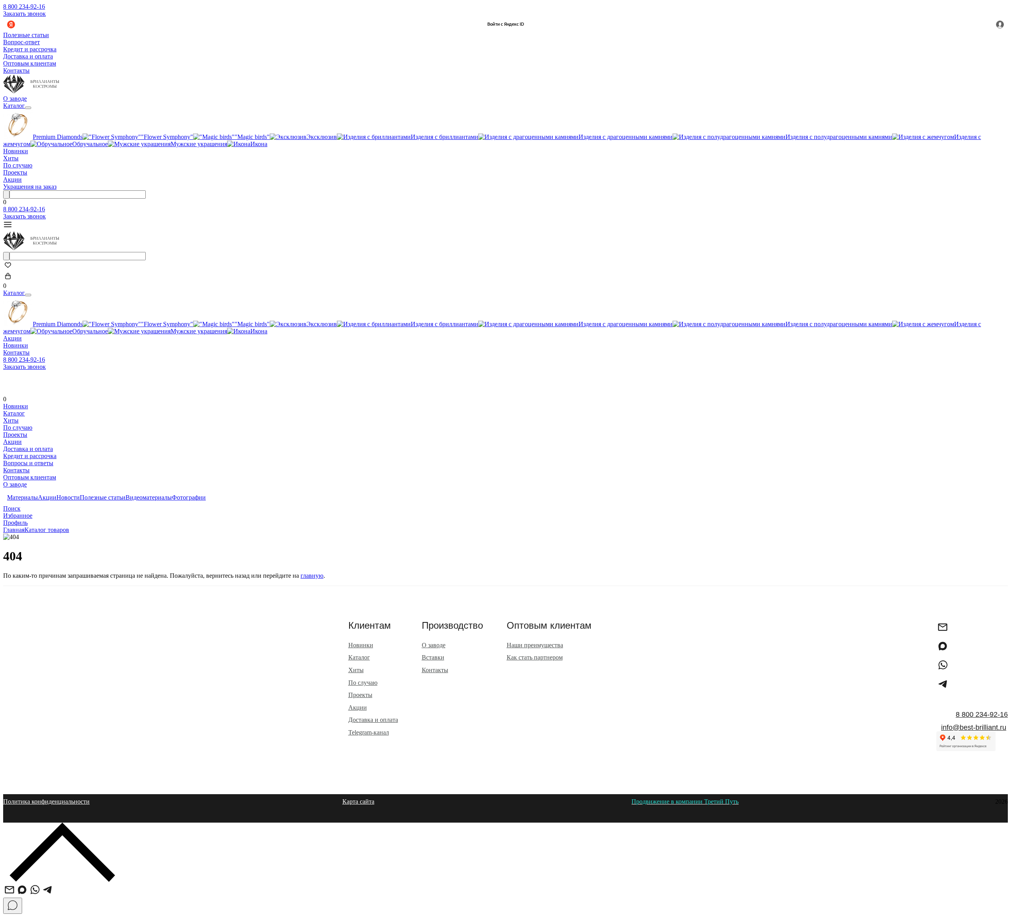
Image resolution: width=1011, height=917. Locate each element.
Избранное (17, 515)
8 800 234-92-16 (24, 6)
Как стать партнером (535, 657)
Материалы (22, 497)
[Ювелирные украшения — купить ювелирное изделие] (31, 91)
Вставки (433, 657)
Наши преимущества (535, 645)
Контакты (16, 70)
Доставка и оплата (28, 56)
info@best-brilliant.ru (973, 727)
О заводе (15, 98)
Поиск (12, 508)
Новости (68, 497)
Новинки (15, 151)
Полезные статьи (26, 35)
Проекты (15, 172)
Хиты (11, 158)
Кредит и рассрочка (29, 49)
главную (312, 575)
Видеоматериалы (149, 497)
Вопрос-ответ (21, 42)
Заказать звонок (24, 13)
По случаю (17, 165)
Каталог (14, 105)
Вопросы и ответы (28, 463)
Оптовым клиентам (29, 63)
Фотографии (189, 497)
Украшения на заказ (29, 186)
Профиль (15, 522)
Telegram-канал (368, 732)
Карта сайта (358, 801)
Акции (12, 179)
